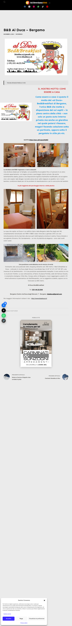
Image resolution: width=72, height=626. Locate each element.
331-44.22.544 (37, 290)
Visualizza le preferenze (36, 618)
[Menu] (49, 3)
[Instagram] (34, 6)
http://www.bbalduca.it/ (39, 298)
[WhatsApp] (38, 6)
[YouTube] (47, 6)
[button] (44, 600)
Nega (21, 618)
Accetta (8, 618)
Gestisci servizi (7, 613)
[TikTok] (43, 6)
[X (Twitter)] (29, 6)
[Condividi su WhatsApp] (4, 315)
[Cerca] (4, 2)
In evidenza (19, 34)
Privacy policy (23, 622)
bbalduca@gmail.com (54, 294)
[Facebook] (25, 6)
